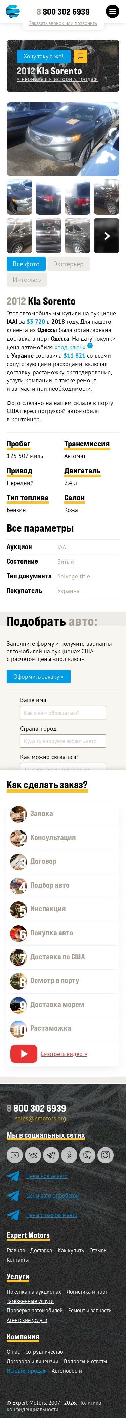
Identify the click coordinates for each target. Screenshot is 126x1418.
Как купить (71, 1250)
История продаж (26, 1370)
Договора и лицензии (32, 1361)
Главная (16, 1250)
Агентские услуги (27, 1319)
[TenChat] (87, 1155)
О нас (13, 1351)
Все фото (26, 263)
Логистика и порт (87, 1291)
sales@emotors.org (40, 1118)
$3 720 (36, 321)
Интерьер (27, 279)
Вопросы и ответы (85, 1361)
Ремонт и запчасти (90, 1310)
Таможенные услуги (30, 1301)
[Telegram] (51, 1155)
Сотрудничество (44, 1351)
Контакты (18, 1259)
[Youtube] (15, 1155)
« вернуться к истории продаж (57, 78)
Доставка (41, 1250)
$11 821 (74, 355)
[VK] (33, 1155)
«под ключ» (70, 347)
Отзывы (98, 1250)
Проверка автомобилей (35, 1310)
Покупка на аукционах (34, 1291)
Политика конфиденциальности (54, 1406)
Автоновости (67, 1370)
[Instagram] (105, 1155)
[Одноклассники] (69, 1155)
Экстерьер (68, 263)
